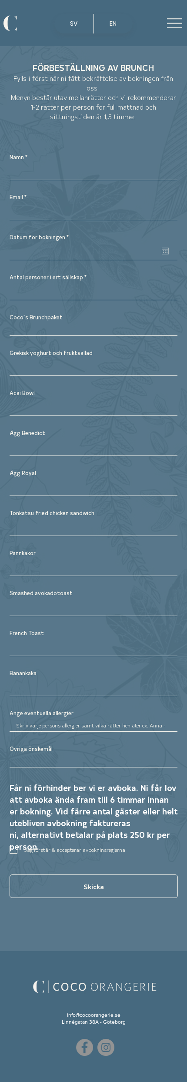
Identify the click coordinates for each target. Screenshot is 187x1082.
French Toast (27, 633)
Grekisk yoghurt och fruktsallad (51, 352)
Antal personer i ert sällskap (46, 277)
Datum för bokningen (41, 237)
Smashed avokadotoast (41, 593)
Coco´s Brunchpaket (36, 317)
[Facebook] (84, 1047)
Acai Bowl (22, 392)
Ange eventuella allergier (41, 713)
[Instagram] (105, 1047)
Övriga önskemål (31, 748)
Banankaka (23, 673)
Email (16, 197)
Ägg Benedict (27, 432)
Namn (17, 157)
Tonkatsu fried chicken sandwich (52, 513)
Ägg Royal (23, 473)
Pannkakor (23, 553)
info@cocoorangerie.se (93, 1015)
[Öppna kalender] (165, 251)
